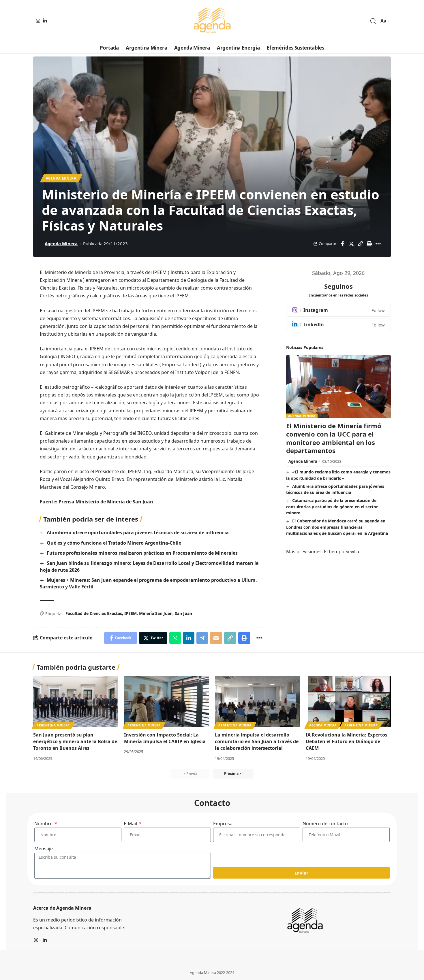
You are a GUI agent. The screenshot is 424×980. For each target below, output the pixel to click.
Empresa (222, 823)
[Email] (216, 638)
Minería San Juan (155, 613)
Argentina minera (53, 725)
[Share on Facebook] (342, 243)
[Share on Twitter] (351, 243)
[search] (373, 21)
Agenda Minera (61, 178)
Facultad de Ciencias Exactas (93, 613)
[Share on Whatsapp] (175, 638)
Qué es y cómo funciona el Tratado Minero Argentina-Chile (114, 543)
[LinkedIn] (45, 20)
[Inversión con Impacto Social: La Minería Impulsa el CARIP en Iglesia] (166, 701)
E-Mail (131, 823)
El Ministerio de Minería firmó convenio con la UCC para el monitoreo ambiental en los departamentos (333, 438)
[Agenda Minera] (212, 21)
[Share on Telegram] (202, 638)
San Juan (183, 613)
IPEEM (130, 613)
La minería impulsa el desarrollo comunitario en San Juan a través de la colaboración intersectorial (257, 741)
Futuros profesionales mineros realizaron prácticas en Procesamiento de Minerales (142, 553)
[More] (378, 243)
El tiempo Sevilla (341, 551)
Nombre (44, 823)
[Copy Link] (360, 243)
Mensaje (43, 848)
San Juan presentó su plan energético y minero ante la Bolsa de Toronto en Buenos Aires (75, 741)
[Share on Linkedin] (188, 638)
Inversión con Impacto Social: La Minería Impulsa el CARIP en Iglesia (165, 738)
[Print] (369, 243)
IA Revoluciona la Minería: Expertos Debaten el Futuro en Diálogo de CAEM (346, 741)
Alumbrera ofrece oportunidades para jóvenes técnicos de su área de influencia (138, 532)
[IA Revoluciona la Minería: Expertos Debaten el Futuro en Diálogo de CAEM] (348, 701)
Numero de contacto (325, 823)
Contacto (212, 802)
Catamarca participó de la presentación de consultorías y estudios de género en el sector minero (332, 507)
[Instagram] (38, 20)
